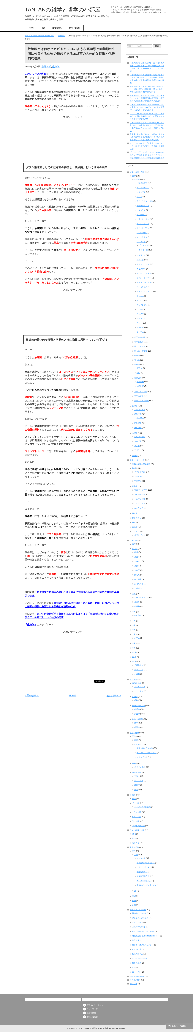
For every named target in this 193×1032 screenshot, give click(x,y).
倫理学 (135, 406)
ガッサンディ (142, 305)
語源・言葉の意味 (137, 976)
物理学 (137, 709)
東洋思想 (138, 378)
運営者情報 (57, 28)
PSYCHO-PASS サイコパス (143, 931)
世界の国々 (136, 518)
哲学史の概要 (139, 337)
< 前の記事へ (32, 695)
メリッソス (141, 192)
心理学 (135, 433)
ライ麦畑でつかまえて (146, 863)
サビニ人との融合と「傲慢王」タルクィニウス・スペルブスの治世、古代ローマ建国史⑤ (147, 146)
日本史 (135, 513)
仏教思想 (140, 386)
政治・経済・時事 (137, 830)
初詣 (136, 557)
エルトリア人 (139, 503)
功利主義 (138, 414)
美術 (134, 896)
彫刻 (134, 905)
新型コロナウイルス (145, 748)
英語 (134, 799)
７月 (134, 634)
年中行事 (133, 540)
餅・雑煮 (138, 579)
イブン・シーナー (144, 278)
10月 (134, 652)
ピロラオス (141, 215)
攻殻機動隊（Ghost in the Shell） (145, 936)
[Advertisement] (73, 140)
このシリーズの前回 (36, 74)
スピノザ (140, 314)
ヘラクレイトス (143, 219)
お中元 (137, 638)
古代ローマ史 (139, 494)
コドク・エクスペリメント (143, 945)
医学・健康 (134, 733)
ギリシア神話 (139, 472)
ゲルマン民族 (139, 499)
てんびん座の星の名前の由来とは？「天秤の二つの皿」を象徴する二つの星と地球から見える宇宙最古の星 (147, 116)
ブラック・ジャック (140, 918)
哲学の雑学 (138, 396)
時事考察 (135, 843)
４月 (134, 621)
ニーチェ (140, 332)
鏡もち (137, 575)
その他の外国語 (138, 826)
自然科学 (46, 66)
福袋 (136, 552)
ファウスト (141, 858)
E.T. (133, 967)
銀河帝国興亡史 (143, 876)
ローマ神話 (138, 476)
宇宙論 (137, 364)
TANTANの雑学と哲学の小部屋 (62, 9)
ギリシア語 (136, 817)
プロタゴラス (144, 245)
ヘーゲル (140, 327)
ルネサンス (138, 508)
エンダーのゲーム (144, 881)
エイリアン (136, 972)
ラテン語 (135, 821)
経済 (134, 838)
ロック (139, 309)
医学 (134, 736)
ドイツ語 (135, 803)
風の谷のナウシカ (139, 913)
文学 (134, 851)
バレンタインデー (141, 597)
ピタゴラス (141, 210)
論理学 (135, 456)
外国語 (132, 795)
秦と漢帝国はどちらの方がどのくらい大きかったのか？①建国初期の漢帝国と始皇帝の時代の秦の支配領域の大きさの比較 (147, 98)
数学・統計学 (137, 719)
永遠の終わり (142, 872)
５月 (134, 625)
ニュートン (138, 691)
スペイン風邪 (139, 767)
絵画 (134, 901)
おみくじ (138, 561)
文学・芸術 (134, 847)
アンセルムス (142, 287)
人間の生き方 (139, 410)
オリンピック (139, 535)
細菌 (136, 740)
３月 (134, 612)
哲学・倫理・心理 (137, 172)
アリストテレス (143, 264)
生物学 (56, 66)
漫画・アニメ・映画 (138, 910)
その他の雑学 (135, 980)
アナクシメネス (143, 206)
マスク (137, 776)
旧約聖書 (138, 423)
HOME (31, 28)
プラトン (140, 260)
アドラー (138, 450)
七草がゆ (138, 588)
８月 (134, 643)
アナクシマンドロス (145, 201)
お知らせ (133, 984)
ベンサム (140, 418)
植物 (136, 700)
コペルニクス (139, 687)
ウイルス (138, 744)
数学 (136, 723)
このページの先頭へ (180, 1026)
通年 (134, 544)
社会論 (137, 360)
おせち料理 (138, 584)
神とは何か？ (139, 346)
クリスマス (138, 670)
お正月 (135, 549)
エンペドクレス (143, 224)
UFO (138, 373)
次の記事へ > (114, 695)
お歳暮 (137, 674)
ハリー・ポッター (144, 867)
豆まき (137, 602)
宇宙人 (139, 368)
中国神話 (138, 481)
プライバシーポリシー (96, 1005)
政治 (134, 834)
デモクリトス (142, 237)
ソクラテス (141, 255)
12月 (134, 661)
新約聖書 (138, 428)
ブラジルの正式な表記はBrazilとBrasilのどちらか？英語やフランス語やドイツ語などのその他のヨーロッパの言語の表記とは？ (147, 155)
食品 (136, 790)
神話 (134, 468)
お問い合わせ (74, 28)
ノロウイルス (142, 757)
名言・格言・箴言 (141, 401)
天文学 (137, 714)
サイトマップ (92, 1009)
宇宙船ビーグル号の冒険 (147, 885)
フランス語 (136, 812)
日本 (134, 522)
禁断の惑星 (136, 963)
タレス (139, 197)
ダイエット (138, 781)
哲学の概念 (138, 342)
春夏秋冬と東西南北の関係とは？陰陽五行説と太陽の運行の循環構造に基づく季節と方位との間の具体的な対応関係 (147, 89)
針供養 (137, 606)
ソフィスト (141, 242)
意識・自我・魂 (140, 392)
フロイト (138, 441)
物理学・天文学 (138, 706)
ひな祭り (138, 615)
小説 (136, 855)
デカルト (140, 300)
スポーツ (135, 531)
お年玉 (137, 570)
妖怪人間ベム (137, 954)
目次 (43, 28)
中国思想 (140, 382)
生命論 (137, 355)
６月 (134, 630)
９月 (134, 648)
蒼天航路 (135, 940)
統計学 (137, 727)
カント (139, 323)
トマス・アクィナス (145, 291)
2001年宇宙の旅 (138, 927)
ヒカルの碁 (136, 949)
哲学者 (137, 179)
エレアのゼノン (143, 188)
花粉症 (137, 785)
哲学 (134, 176)
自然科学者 (136, 683)
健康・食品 (136, 772)
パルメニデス (142, 183)
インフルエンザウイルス (147, 753)
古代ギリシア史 (140, 490)
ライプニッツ (142, 318)
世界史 (135, 486)
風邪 (134, 763)
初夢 (136, 566)
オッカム (140, 296)
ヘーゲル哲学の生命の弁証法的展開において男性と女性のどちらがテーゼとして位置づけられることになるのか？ (147, 107)
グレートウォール (139, 958)
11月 (134, 657)
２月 (134, 594)
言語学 (135, 527)
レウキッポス (142, 233)
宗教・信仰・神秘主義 (141, 464)
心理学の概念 (139, 437)
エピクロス (141, 269)
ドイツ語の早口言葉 (142, 807)
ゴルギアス (143, 250)
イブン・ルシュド (144, 282)
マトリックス (137, 922)
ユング (137, 446)
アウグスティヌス (144, 273)
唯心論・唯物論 (140, 351)
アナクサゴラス (143, 228)
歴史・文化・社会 (137, 460)
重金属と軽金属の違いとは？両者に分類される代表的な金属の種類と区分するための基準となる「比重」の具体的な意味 (147, 137)
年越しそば (138, 665)
